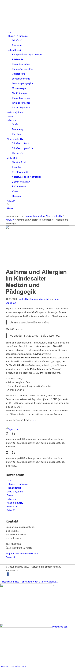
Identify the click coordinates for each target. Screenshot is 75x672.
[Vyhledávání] (8, 204)
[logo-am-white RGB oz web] (37, 28)
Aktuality (23, 299)
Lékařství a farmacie (17, 484)
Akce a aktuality (15, 502)
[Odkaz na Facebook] (8, 574)
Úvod (9, 480)
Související (12, 506)
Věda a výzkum (15, 491)
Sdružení (11, 499)
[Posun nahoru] (1, 670)
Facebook (11, 557)
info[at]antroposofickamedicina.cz (23, 553)
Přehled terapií (14, 487)
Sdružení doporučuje (39, 299)
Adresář (11, 510)
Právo (10, 495)
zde (33, 420)
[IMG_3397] (37, 228)
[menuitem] (38, 32)
